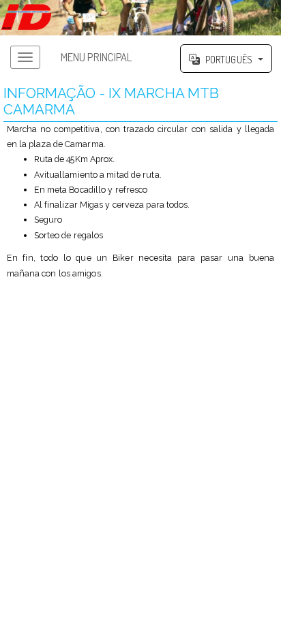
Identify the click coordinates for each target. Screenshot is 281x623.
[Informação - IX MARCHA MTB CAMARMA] (140, 17)
